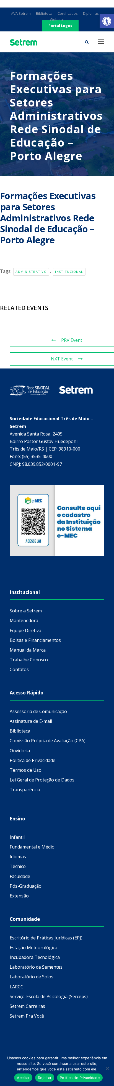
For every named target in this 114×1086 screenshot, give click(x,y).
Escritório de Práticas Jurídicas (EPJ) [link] (46, 938)
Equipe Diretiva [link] (25, 630)
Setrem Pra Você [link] (27, 1016)
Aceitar (23, 1077)
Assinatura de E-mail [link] (31, 721)
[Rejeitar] (107, 1068)
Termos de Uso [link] (26, 770)
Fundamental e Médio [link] (32, 847)
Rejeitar (44, 1077)
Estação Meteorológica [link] (33, 947)
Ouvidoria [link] (20, 751)
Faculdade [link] (20, 876)
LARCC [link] (16, 987)
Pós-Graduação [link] (26, 886)
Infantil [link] (17, 837)
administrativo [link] (31, 271)
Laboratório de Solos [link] (31, 977)
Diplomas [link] (91, 13)
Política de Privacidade (80, 1077)
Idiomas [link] (18, 857)
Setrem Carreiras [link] (27, 1006)
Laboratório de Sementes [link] (36, 967)
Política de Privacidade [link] (32, 760)
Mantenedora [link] (24, 620)
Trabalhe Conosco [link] (29, 660)
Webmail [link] (57, 19)
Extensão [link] (19, 896)
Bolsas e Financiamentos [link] (35, 640)
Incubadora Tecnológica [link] (35, 957)
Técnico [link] (18, 866)
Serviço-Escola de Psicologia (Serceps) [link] (49, 996)
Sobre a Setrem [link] (26, 611)
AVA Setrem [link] (21, 13)
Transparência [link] (25, 789)
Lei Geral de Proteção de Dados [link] (42, 780)
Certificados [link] (68, 13)
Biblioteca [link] (44, 13)
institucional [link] (69, 271)
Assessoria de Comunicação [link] (38, 711)
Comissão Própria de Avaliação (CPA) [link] (48, 741)
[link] (107, 21)
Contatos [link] (19, 669)
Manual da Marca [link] (28, 650)
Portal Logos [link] (60, 25)
